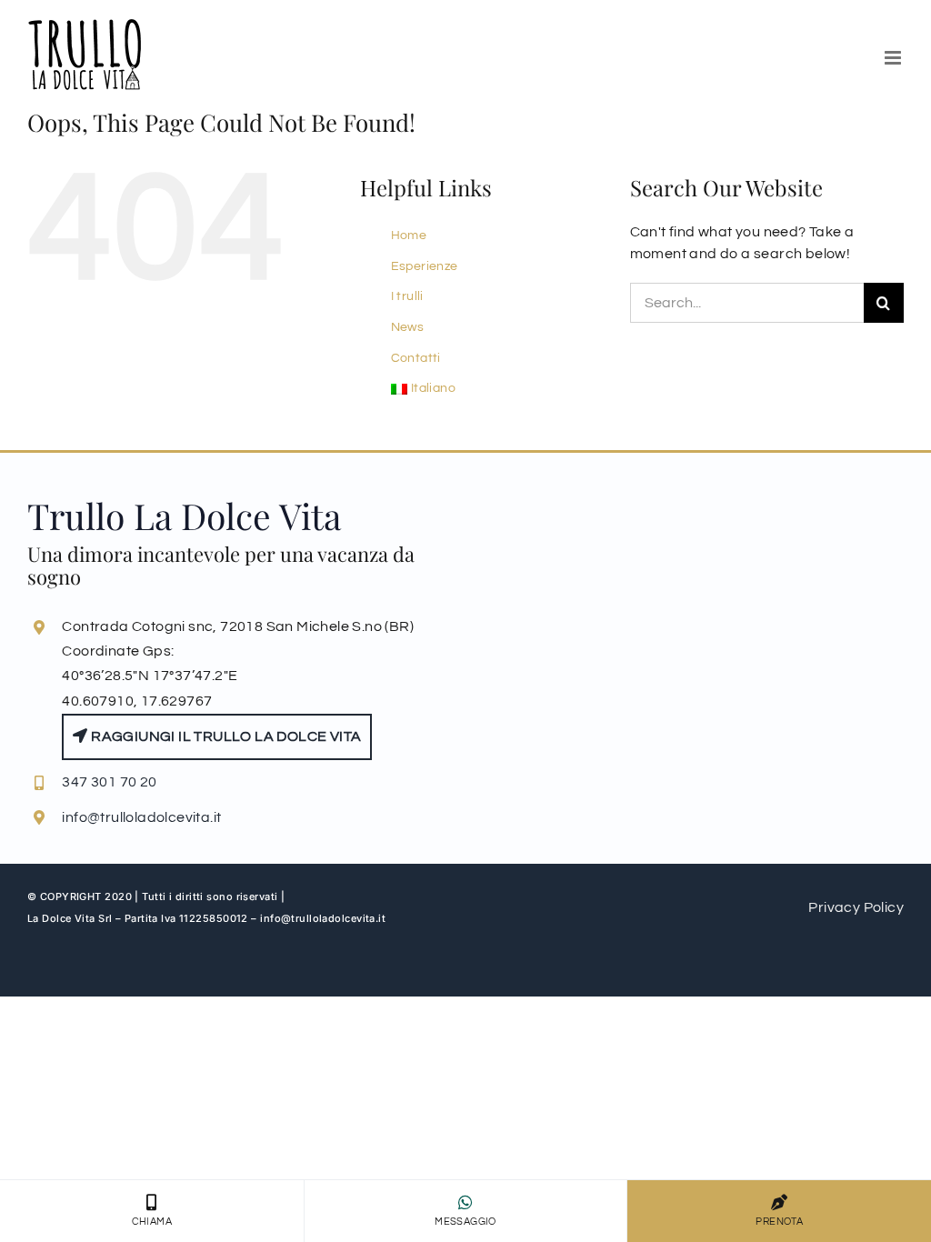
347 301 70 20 (109, 782)
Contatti (416, 358)
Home (409, 235)
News (408, 327)
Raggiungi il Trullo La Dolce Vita (225, 736)
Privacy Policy (856, 907)
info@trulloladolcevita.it (141, 817)
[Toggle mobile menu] (894, 57)
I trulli (407, 296)
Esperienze (424, 266)
